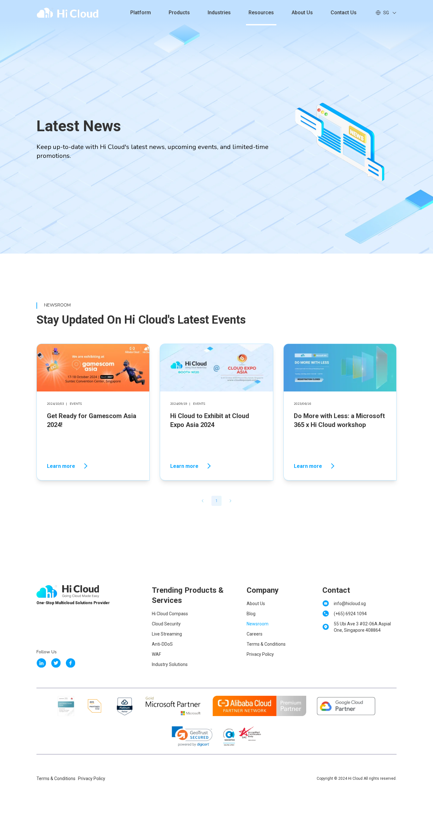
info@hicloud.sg (350, 603)
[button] (202, 500)
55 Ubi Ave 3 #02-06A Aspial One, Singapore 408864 (362, 627)
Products (179, 13)
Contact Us (344, 13)
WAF (156, 654)
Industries (219, 13)
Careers (254, 633)
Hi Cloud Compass (170, 613)
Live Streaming (167, 633)
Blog (251, 613)
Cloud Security (166, 623)
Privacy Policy (260, 654)
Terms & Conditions (266, 644)
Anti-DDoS (162, 644)
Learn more (61, 466)
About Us (302, 13)
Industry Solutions (170, 664)
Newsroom (257, 623)
